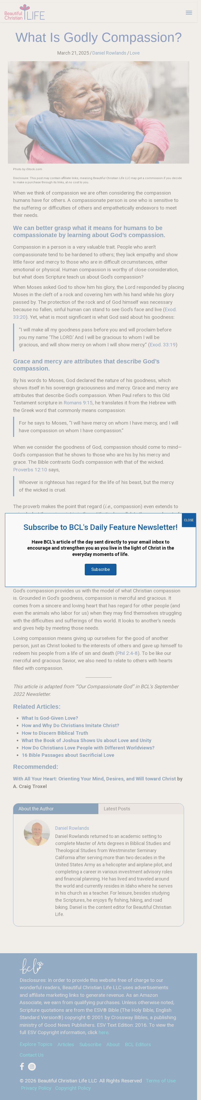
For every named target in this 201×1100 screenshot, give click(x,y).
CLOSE (189, 520)
